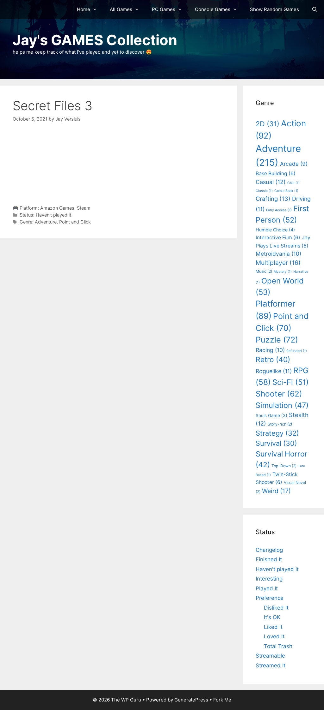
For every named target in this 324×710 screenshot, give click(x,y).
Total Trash (278, 646)
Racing (270, 350)
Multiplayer (278, 262)
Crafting (273, 198)
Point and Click (75, 221)
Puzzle (277, 339)
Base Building (276, 173)
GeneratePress (191, 700)
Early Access (279, 210)
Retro (273, 359)
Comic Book (286, 191)
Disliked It (276, 608)
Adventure (46, 221)
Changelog (269, 550)
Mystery (283, 272)
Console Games (212, 9)
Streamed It (270, 665)
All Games (121, 9)
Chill (293, 183)
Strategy (277, 433)
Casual (271, 181)
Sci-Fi (290, 382)
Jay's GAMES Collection (95, 40)
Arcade (294, 163)
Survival (276, 443)
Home (83, 9)
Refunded (296, 351)
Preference (270, 598)
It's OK (272, 617)
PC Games (163, 9)
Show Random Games (274, 9)
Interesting (269, 579)
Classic (264, 191)
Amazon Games (57, 208)
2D (267, 124)
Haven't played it (53, 215)
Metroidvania (278, 253)
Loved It (274, 636)
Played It (267, 588)
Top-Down (283, 465)
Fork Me (222, 700)
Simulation (282, 405)
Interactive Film (278, 238)
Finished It (269, 559)
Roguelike (274, 371)
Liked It (273, 627)
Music (264, 271)
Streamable (270, 656)
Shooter (279, 393)
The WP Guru (126, 700)
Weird (276, 491)
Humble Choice (275, 229)
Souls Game (271, 415)
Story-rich (280, 424)
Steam (83, 208)
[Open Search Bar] (314, 9)
